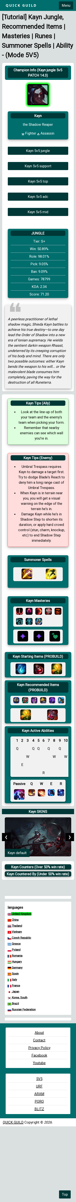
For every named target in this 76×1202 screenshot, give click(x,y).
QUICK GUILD (13, 1122)
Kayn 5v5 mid (38, 212)
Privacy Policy (39, 1048)
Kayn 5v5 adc (38, 197)
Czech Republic (21, 937)
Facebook (39, 1055)
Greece (16, 943)
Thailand (16, 925)
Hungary (16, 961)
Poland (16, 949)
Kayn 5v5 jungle (38, 151)
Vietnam (16, 931)
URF (39, 1086)
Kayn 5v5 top (38, 181)
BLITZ (39, 1109)
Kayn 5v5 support (38, 166)
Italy (14, 979)
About (39, 1033)
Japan (15, 991)
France (15, 985)
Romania (16, 955)
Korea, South (19, 997)
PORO (39, 1101)
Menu (66, 5)
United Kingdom (21, 913)
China (15, 919)
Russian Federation (23, 1009)
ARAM (39, 1094)
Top (65, 1194)
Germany (17, 967)
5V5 (39, 1079)
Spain (15, 973)
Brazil (15, 1003)
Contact (39, 1040)
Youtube (39, 1063)
